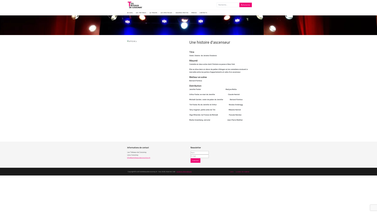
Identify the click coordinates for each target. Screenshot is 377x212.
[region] (188, 25)
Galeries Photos (182, 13)
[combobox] (228, 5)
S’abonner (195, 160)
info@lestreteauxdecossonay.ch (138, 158)
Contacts (203, 13)
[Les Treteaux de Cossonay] (134, 5)
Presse (194, 13)
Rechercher (246, 5)
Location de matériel (242, 172)
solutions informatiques (184, 171)
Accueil (130, 13)
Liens (232, 172)
